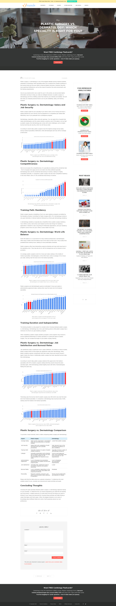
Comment (26, 529)
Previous (39, 576)
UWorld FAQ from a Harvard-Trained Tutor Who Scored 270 (84, 211)
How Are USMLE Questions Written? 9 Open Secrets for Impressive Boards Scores (84, 190)
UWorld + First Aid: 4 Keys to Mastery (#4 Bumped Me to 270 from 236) (84, 253)
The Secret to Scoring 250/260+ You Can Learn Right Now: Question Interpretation (84, 231)
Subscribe (58, 62)
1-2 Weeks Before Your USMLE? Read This (84, 275)
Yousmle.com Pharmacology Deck (84, 131)
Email (26, 550)
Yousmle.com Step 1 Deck (84, 105)
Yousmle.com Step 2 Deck (84, 153)
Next (48, 576)
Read (84, 195)
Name (26, 545)
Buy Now (84, 110)
